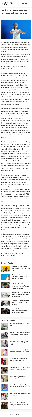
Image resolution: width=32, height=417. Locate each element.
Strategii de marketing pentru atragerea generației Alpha (21, 268)
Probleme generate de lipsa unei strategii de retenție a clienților (21, 302)
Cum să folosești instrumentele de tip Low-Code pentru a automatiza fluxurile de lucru (20, 285)
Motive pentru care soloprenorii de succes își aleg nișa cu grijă (20, 276)
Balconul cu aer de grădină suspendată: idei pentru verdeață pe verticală (20, 404)
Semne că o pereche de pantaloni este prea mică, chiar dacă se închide (19, 342)
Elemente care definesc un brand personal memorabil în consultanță (21, 294)
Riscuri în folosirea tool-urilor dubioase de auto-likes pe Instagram (20, 310)
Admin (3, 17)
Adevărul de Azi (14, 414)
